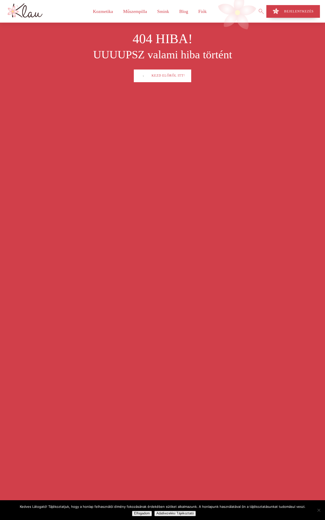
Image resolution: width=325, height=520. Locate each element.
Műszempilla (135, 11)
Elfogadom (142, 513)
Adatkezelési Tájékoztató (175, 513)
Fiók (202, 11)
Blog (183, 11)
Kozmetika (103, 11)
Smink (163, 11)
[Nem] (318, 510)
